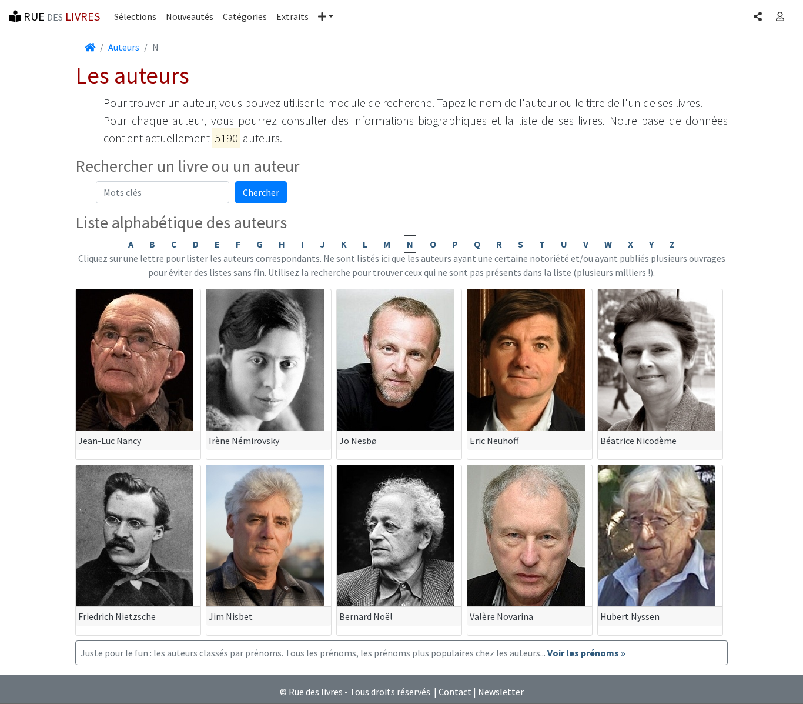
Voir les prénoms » (586, 653)
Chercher (261, 192)
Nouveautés (189, 16)
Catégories (245, 16)
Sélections (135, 16)
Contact (455, 692)
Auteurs (123, 47)
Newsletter (501, 692)
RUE (60, 16)
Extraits (292, 16)
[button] (325, 16)
